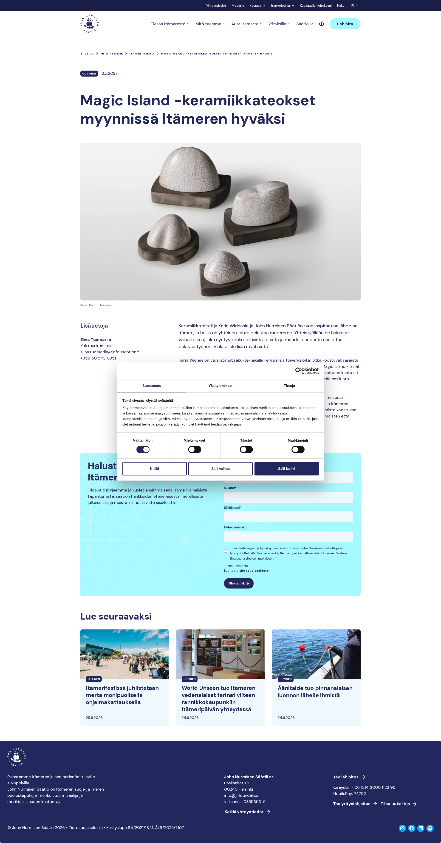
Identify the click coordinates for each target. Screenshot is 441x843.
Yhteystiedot (216, 5)
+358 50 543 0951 (98, 358)
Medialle (238, 5)
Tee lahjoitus (346, 777)
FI (352, 5)
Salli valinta (220, 469)
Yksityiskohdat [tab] (220, 386)
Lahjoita (345, 24)
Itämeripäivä (280, 5)
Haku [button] (341, 5)
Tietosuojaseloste (85, 827)
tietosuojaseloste (254, 571)
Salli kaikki (286, 469)
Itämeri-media (142, 53)
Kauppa (255, 5)
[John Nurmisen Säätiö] (89, 24)
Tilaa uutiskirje (238, 583)
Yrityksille (277, 24)
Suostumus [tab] (151, 386)
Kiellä (154, 469)
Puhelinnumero (235, 527)
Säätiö (302, 24)
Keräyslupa (116, 827)
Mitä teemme (208, 24)
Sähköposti (232, 507)
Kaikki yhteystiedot (244, 811)
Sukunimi (231, 488)
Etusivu (87, 53)
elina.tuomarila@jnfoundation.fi (109, 352)
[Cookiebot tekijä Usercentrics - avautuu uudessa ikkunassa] (299, 370)
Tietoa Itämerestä (168, 24)
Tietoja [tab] (289, 386)
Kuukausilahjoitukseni (316, 5)
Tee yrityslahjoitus (351, 803)
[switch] (194, 451)
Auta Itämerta (244, 24)
